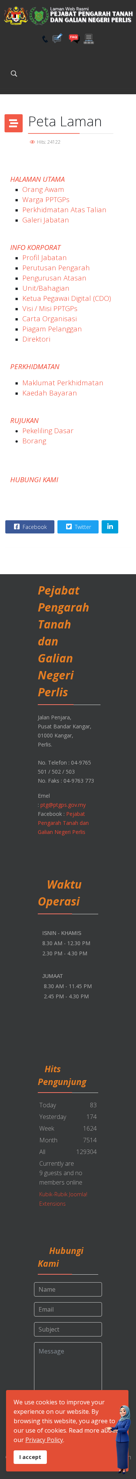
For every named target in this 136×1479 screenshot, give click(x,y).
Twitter (82, 526)
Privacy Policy (44, 1440)
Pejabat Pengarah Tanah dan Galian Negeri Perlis (63, 822)
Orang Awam (43, 189)
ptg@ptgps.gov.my (63, 804)
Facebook (34, 526)
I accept (30, 1457)
